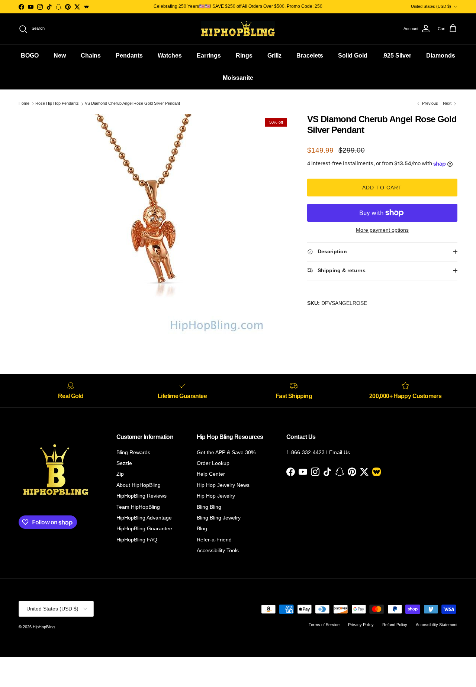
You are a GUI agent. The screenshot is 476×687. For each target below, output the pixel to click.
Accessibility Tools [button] (218, 550)
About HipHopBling (138, 485)
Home (24, 103)
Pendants (129, 55)
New (60, 55)
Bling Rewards (133, 452)
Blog (202, 528)
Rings (244, 55)
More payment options (382, 230)
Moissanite (238, 78)
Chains (91, 55)
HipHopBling (44, 627)
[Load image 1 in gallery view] (155, 225)
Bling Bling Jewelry (219, 518)
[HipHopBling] (238, 29)
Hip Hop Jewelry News (223, 485)
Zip (120, 474)
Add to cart (382, 188)
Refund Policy (394, 624)
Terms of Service (324, 624)
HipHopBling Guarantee (144, 528)
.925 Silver (396, 55)
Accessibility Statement (436, 624)
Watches (170, 55)
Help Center (211, 474)
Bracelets (309, 55)
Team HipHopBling (138, 507)
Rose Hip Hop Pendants (57, 103)
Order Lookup (213, 463)
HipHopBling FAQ (136, 540)
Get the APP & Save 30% (226, 452)
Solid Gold (352, 55)
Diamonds (440, 55)
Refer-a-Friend (214, 540)
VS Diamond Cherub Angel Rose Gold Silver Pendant (132, 103)
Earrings (209, 55)
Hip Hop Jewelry (216, 496)
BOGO (30, 55)
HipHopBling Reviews (141, 496)
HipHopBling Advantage (144, 518)
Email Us (339, 452)
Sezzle (124, 463)
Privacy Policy (361, 624)
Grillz (274, 55)
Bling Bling (209, 507)
